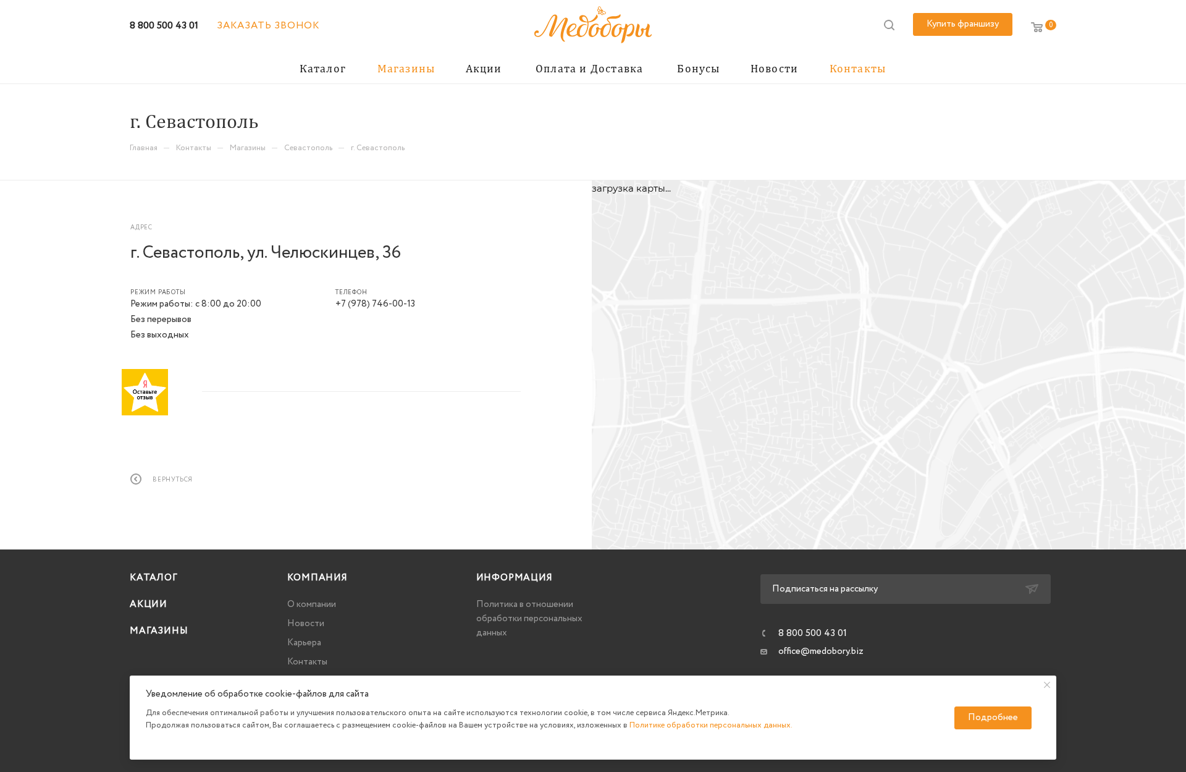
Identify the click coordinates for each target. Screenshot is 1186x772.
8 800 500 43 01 (164, 26)
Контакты (307, 662)
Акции (148, 604)
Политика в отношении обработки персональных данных (529, 619)
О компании (311, 604)
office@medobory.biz (821, 651)
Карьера (304, 643)
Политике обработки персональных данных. (711, 725)
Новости (305, 623)
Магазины (159, 631)
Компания (317, 578)
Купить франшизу (963, 24)
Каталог (154, 578)
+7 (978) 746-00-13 (375, 304)
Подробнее (993, 717)
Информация (514, 578)
